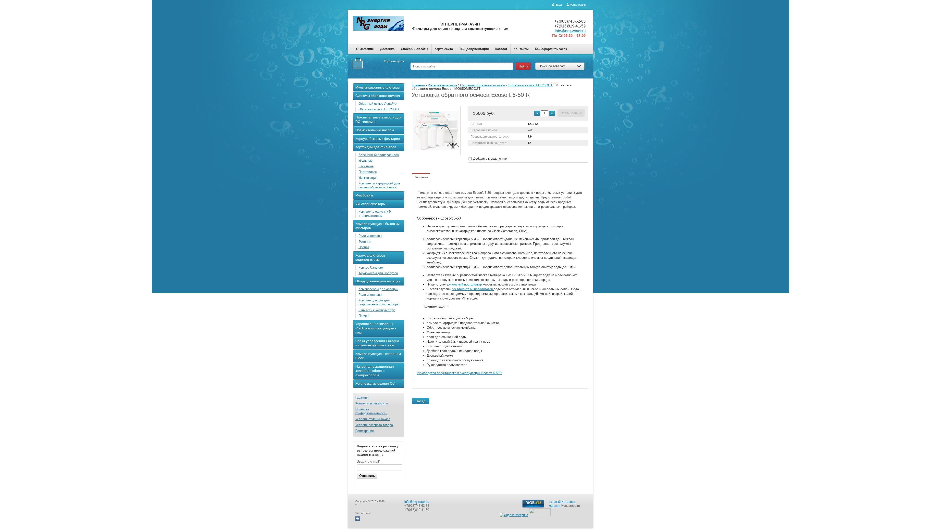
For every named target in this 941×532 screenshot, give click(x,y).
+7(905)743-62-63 (570, 21)
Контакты (521, 49)
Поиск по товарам (552, 66)
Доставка (387, 49)
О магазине (365, 49)
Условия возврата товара (374, 425)
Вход (559, 4)
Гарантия (362, 397)
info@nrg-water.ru (570, 31)
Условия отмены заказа (372, 419)
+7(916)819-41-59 (570, 26)
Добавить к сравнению (489, 158)
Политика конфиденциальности (371, 411)
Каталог (501, 49)
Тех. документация (474, 49)
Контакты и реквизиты (371, 403)
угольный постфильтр (465, 284)
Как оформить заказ (551, 49)
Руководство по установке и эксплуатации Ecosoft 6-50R (459, 373)
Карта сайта (443, 49)
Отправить (367, 476)
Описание (421, 177)
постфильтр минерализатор (473, 289)
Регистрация (578, 4)
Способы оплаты (414, 49)
